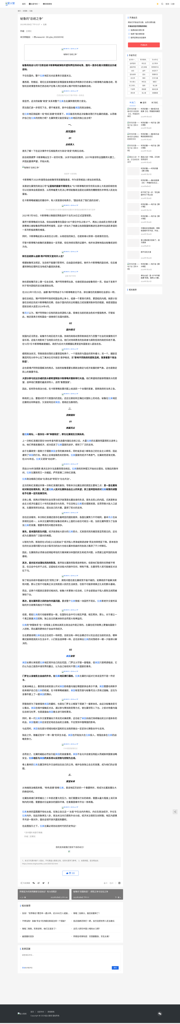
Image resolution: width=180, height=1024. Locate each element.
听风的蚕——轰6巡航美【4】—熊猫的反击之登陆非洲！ (150, 182)
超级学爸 (133, 67)
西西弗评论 (155, 67)
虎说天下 (155, 71)
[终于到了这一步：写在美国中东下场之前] (133, 195)
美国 (77, 107)
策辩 (143, 78)
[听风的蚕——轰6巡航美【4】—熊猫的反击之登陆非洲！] (133, 183)
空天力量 (155, 78)
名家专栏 (34, 4)
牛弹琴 (133, 89)
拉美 (45, 24)
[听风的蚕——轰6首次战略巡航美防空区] (133, 136)
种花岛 (144, 82)
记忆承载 (144, 67)
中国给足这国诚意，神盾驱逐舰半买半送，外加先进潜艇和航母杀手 (150, 230)
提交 (115, 968)
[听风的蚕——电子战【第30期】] (133, 125)
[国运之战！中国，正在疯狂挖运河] (133, 159)
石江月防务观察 (133, 86)
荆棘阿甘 (155, 74)
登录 (167, 4)
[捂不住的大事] (133, 255)
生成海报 (26, 883)
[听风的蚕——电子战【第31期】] (133, 207)
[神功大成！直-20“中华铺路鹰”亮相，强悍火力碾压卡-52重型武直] (133, 278)
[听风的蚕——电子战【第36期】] (133, 266)
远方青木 (155, 63)
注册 (172, 4)
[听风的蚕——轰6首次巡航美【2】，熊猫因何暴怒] (133, 113)
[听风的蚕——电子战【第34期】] (133, 148)
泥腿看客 (155, 93)
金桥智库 (133, 63)
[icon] (159, 1013)
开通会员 (143, 45)
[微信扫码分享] (33, 883)
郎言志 (144, 63)
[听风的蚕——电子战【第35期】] (133, 219)
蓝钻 (143, 74)
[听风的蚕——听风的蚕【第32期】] (133, 171)
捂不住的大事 (146, 252)
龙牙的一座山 (133, 60)
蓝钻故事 (133, 74)
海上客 (144, 93)
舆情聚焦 (48, 4)
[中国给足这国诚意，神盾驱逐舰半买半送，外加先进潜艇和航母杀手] (133, 231)
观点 (26, 313)
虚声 (143, 71)
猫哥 (143, 86)
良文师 (133, 78)
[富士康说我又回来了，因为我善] (133, 243)
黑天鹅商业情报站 (144, 60)
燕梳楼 (144, 89)
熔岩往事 (155, 89)
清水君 (133, 93)
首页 (24, 4)
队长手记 (155, 60)
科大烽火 (133, 82)
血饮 (132, 71)
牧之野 (155, 86)
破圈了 (155, 82)
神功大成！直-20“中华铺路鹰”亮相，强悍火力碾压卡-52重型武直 (150, 277)
